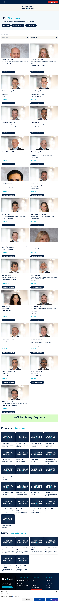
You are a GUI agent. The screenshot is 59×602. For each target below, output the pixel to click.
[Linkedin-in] (6, 584)
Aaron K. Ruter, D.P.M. (36, 306)
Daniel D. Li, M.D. (6, 214)
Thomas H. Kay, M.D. (36, 152)
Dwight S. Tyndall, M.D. (36, 371)
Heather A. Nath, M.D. (36, 244)
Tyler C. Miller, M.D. (7, 244)
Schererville (38, 96)
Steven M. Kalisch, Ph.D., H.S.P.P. (10, 152)
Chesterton (4, 63)
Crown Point (9, 63)
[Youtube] (10, 584)
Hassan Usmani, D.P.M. (8, 401)
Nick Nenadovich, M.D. (7, 275)
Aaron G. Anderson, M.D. (8, 59)
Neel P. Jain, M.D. (35, 122)
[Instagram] (8, 584)
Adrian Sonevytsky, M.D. (8, 339)
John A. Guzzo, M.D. (36, 91)
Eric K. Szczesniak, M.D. (37, 339)
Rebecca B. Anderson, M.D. (38, 59)
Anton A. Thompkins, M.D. (8, 371)
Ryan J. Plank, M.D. (35, 275)
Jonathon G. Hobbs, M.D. (8, 122)
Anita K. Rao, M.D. (6, 306)
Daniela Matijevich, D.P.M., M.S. (38, 214)
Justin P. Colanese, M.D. (8, 91)
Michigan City (39, 126)
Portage (14, 63)
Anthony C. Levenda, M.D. (37, 183)
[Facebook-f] (3, 584)
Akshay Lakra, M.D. (7, 183)
